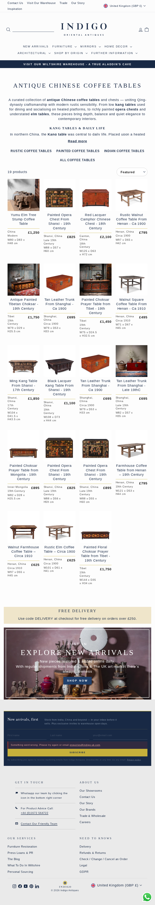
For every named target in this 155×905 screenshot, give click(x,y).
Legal (83, 865)
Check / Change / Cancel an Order (104, 859)
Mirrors (89, 46)
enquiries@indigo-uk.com (85, 745)
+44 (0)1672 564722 (34, 812)
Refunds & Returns (93, 852)
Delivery (85, 846)
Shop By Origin (69, 53)
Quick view (23, 206)
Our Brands (88, 809)
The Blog (14, 859)
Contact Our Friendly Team (39, 823)
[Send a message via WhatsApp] (147, 897)
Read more (77, 141)
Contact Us (15, 3)
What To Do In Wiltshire (24, 865)
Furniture (63, 46)
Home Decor (117, 46)
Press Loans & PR (20, 852)
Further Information (113, 53)
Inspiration (15, 8)
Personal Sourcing (20, 871)
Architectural (33, 53)
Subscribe (77, 752)
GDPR (84, 871)
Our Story (78, 3)
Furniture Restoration (22, 846)
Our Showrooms (91, 790)
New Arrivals (36, 46)
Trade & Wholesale (93, 815)
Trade (63, 3)
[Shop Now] (77, 664)
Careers (85, 822)
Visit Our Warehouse (41, 3)
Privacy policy (134, 760)
